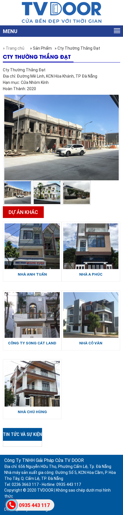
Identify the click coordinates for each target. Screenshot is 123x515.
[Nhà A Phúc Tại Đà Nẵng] (90, 246)
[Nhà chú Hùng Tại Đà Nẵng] (32, 383)
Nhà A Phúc (90, 274)
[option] (17, 192)
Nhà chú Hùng (32, 412)
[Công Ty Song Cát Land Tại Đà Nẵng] (32, 314)
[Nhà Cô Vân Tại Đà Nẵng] (90, 314)
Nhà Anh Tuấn (32, 274)
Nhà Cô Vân (90, 343)
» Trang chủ (13, 48)
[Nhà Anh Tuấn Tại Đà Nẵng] (32, 246)
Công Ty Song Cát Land (32, 343)
